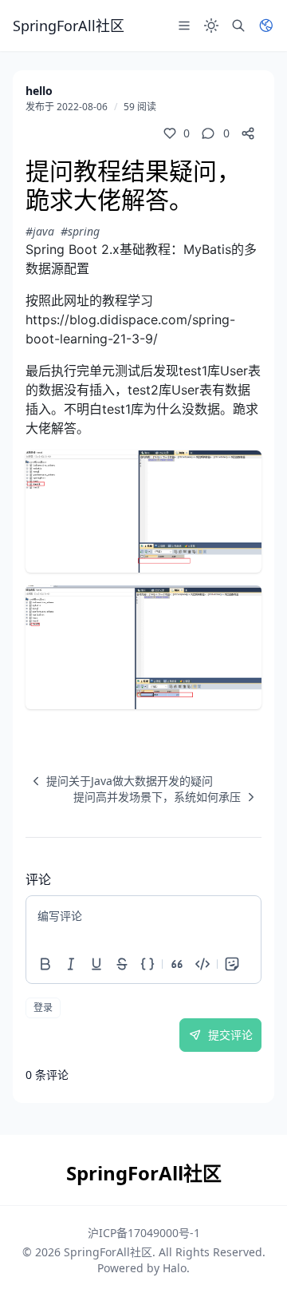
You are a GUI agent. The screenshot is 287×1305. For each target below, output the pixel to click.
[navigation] (119, 781)
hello (39, 90)
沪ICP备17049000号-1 (144, 1232)
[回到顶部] (252, 1270)
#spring (80, 231)
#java (40, 231)
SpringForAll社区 (108, 1251)
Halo (175, 1267)
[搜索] (238, 25)
